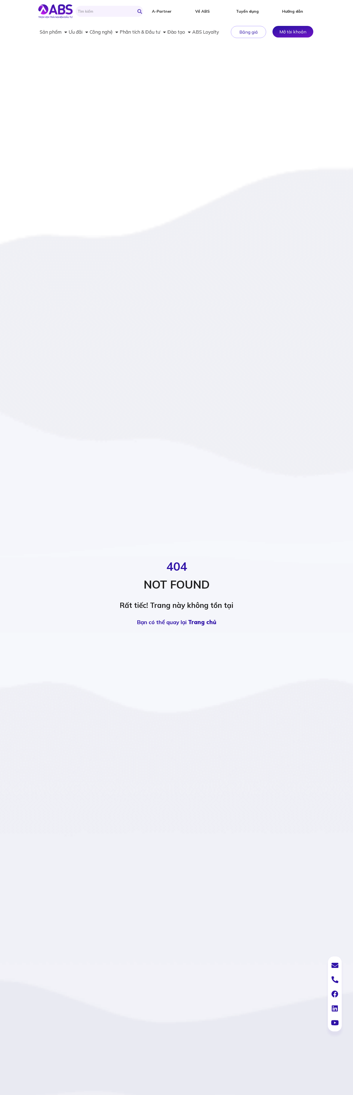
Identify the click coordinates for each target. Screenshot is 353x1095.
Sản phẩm (50, 32)
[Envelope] (335, 965)
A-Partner (162, 11)
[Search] (139, 11)
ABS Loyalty (205, 32)
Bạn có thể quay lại (176, 622)
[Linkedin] (335, 1008)
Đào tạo (176, 32)
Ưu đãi (75, 32)
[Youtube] (335, 1022)
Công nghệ (101, 32)
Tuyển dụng (247, 11)
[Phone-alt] (335, 979)
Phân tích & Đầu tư (140, 32)
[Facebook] (335, 994)
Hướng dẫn (292, 11)
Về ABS (202, 11)
